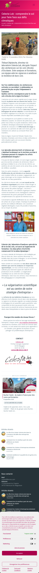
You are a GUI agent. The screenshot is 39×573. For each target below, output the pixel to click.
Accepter (19, 553)
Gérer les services (19, 548)
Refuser (19, 559)
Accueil (4, 23)
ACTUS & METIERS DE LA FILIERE (13, 402)
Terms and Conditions (17, 569)
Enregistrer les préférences (19, 564)
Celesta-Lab (19, 342)
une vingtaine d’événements (28, 322)
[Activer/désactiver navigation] (34, 5)
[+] (19, 385)
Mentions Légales (30, 569)
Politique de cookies (5, 569)
